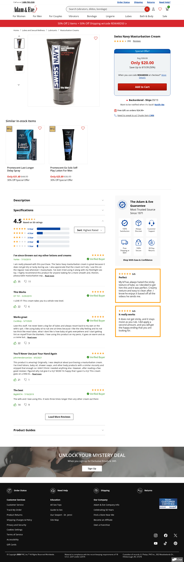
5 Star (30, 229)
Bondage (92, 16)
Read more (49, 276)
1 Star (30, 246)
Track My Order (14, 509)
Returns (151, 2)
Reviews (137, 41)
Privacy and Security (16, 525)
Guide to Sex (56, 509)
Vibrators (74, 16)
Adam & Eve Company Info (106, 504)
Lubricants (52, 30)
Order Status (123, 2)
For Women (19, 16)
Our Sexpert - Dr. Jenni (61, 514)
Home (16, 30)
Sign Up (92, 468)
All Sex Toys (56, 504)
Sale (165, 16)
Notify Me (159, 104)
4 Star (30, 233)
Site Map (54, 519)
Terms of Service (15, 534)
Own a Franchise (102, 525)
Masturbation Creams (69, 30)
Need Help (62, 490)
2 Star (30, 242)
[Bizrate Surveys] (173, 507)
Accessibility (13, 539)
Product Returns (14, 514)
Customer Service (15, 504)
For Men (37, 16)
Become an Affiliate (103, 519)
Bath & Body (146, 16)
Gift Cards (11, 544)
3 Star (30, 237)
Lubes (128, 16)
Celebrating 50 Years (104, 509)
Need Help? (164, 2)
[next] (17, 85)
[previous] (20, 36)
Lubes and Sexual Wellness (33, 30)
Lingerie (110, 16)
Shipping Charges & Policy (19, 519)
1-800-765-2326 (28, 2)
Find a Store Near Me (104, 514)
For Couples (55, 16)
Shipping (138, 2)
